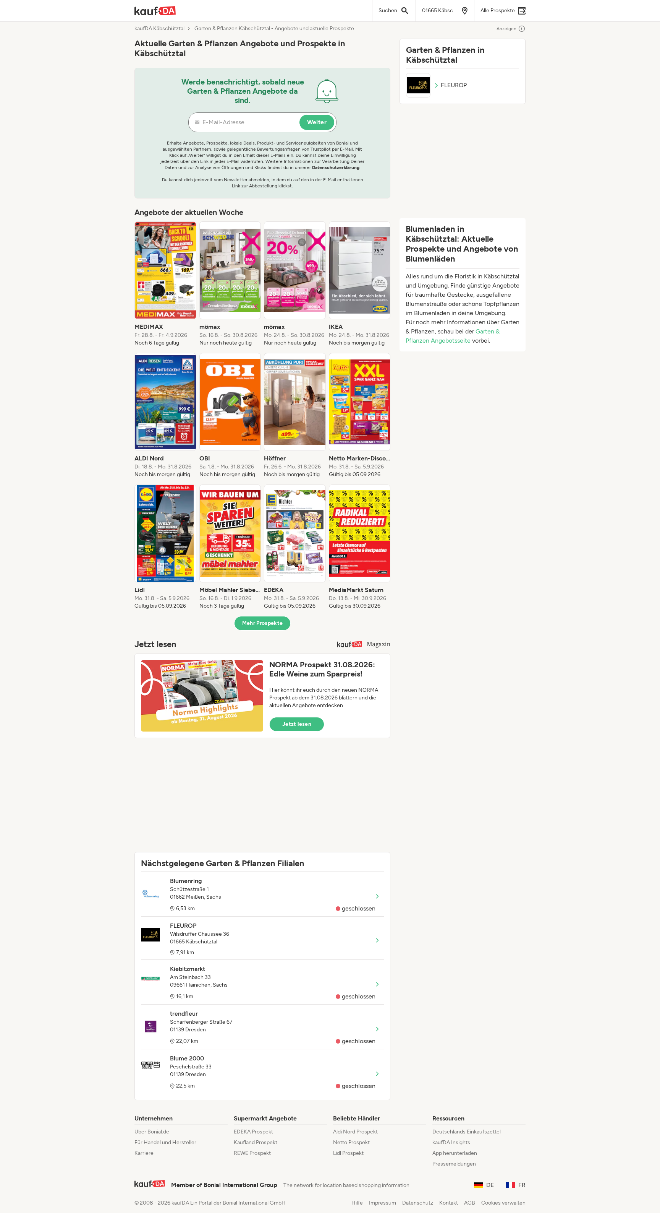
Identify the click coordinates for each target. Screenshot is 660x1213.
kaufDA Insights (451, 1142)
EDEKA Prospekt (253, 1131)
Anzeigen (506, 28)
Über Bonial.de (151, 1131)
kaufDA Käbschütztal (159, 28)
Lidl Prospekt (348, 1153)
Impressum (382, 1203)
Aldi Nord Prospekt (355, 1131)
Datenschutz (417, 1203)
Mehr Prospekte (262, 623)
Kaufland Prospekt (255, 1142)
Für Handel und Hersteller (165, 1142)
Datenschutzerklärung (335, 167)
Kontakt (448, 1203)
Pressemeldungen (454, 1164)
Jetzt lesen (296, 724)
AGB (469, 1203)
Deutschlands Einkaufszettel (466, 1131)
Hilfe (357, 1203)
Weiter (317, 122)
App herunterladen (454, 1153)
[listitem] (165, 284)
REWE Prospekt (252, 1153)
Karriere (144, 1153)
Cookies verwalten (503, 1203)
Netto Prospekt (351, 1142)
